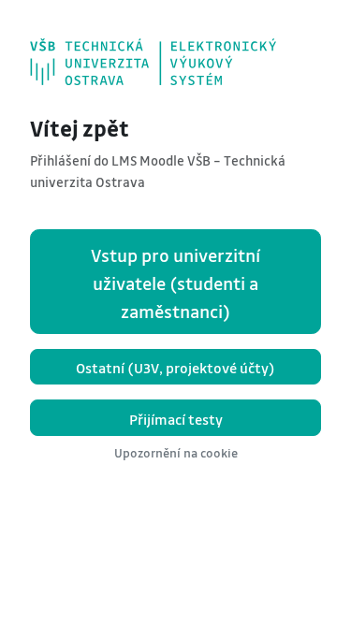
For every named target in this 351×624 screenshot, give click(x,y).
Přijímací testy (176, 419)
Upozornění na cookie (176, 452)
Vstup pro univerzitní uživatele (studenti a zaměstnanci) (175, 283)
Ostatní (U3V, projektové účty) (175, 367)
